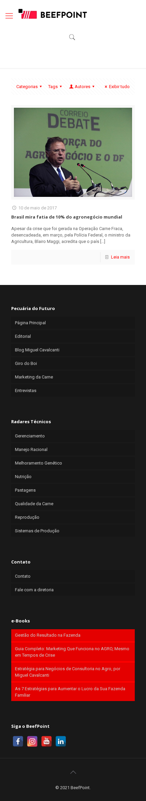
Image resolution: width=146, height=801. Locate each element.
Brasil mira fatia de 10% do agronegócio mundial (66, 217)
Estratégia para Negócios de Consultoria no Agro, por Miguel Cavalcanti (67, 672)
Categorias (27, 86)
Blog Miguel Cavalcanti (37, 349)
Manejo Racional (31, 449)
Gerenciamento (30, 435)
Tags (53, 86)
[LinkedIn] (60, 741)
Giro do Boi (26, 363)
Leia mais (120, 257)
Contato (23, 576)
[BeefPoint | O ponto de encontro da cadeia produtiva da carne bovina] (52, 13)
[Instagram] (32, 741)
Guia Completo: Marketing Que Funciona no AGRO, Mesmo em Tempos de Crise (72, 652)
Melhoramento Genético (38, 463)
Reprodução (27, 517)
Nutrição (23, 476)
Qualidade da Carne (34, 503)
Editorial (23, 336)
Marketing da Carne (34, 376)
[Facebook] (18, 741)
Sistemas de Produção (37, 530)
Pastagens (25, 490)
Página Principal (30, 322)
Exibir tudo (119, 86)
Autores (82, 86)
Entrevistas (25, 390)
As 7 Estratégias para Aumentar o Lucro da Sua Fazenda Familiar (70, 692)
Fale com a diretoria (34, 589)
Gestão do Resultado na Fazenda (47, 635)
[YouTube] (46, 741)
